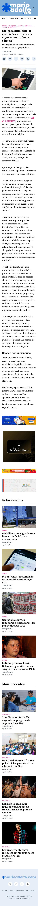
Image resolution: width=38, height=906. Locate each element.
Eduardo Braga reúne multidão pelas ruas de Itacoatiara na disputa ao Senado (17, 808)
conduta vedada (9, 27)
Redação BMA (7, 51)
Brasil (4, 26)
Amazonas (14, 18)
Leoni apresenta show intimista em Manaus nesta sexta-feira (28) (18, 852)
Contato (33, 890)
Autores (11, 890)
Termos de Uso (22, 890)
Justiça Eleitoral (25, 26)
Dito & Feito (26, 18)
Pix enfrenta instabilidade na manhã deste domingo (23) (17, 579)
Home (4, 18)
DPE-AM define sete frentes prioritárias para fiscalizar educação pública (18, 763)
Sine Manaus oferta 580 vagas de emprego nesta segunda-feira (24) (16, 720)
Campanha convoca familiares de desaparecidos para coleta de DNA (18, 622)
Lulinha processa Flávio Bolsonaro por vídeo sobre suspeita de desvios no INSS (18, 666)
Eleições (12, 26)
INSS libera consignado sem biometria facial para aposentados (18, 536)
